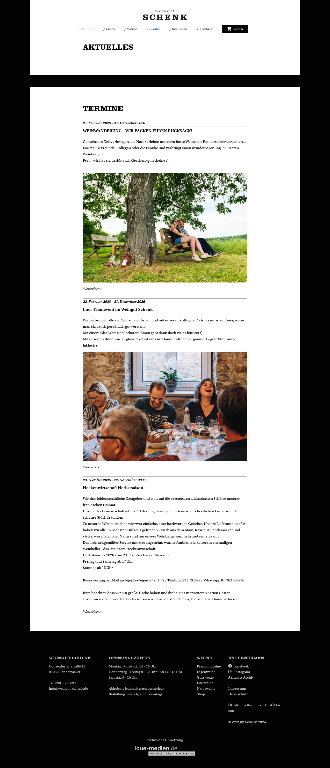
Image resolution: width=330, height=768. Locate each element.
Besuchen (179, 29)
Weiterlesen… (94, 289)
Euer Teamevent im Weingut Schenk (118, 309)
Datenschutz (238, 694)
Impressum (237, 688)
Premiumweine (209, 666)
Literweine (205, 683)
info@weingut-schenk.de (144, 580)
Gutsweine (205, 677)
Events (154, 29)
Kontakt (205, 29)
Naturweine (206, 688)
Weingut (86, 29)
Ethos (110, 29)
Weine (131, 29)
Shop (238, 29)
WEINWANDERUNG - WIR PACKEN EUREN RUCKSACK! (137, 130)
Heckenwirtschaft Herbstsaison (113, 487)
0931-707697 (65, 683)
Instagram (242, 672)
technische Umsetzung (165, 740)
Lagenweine (206, 672)
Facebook (241, 666)
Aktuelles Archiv (241, 677)
